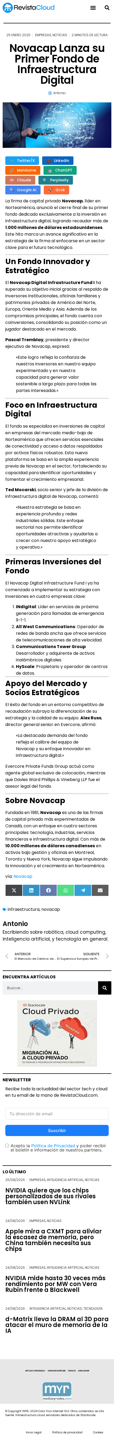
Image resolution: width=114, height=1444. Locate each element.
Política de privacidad (67, 1432)
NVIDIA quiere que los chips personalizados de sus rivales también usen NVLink (50, 1196)
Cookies (98, 1432)
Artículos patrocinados (35, 1371)
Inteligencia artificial (65, 1180)
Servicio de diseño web (56, 1371)
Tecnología (93, 1308)
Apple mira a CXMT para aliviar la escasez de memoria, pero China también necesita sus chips (53, 1240)
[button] (107, 7)
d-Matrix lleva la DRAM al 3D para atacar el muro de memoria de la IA (57, 1325)
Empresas (43, 35)
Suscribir (57, 1130)
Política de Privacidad (53, 1145)
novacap (50, 909)
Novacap (23, 876)
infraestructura (24, 909)
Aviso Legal (34, 1432)
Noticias (59, 35)
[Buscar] (104, 988)
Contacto (72, 1371)
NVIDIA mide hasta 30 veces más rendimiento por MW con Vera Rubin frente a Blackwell (55, 1284)
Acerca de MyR (83, 1371)
